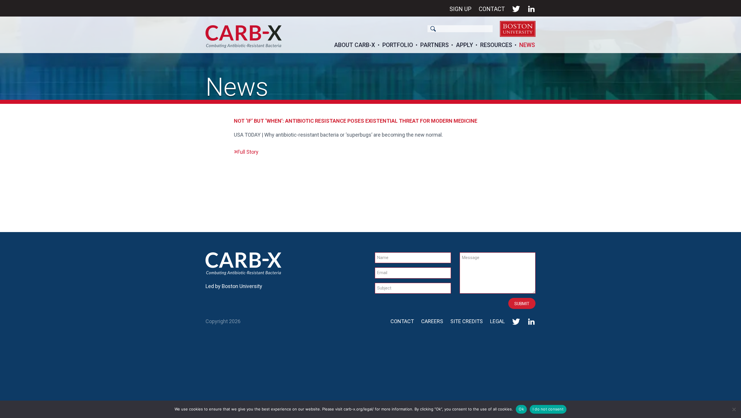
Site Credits (466, 321)
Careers (432, 321)
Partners (434, 44)
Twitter (516, 9)
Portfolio (397, 44)
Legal (497, 321)
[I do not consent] (734, 409)
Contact (492, 9)
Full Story (247, 152)
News (527, 44)
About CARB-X (354, 44)
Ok (521, 409)
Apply (464, 44)
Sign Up (461, 9)
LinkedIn (531, 9)
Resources (496, 44)
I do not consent (548, 409)
